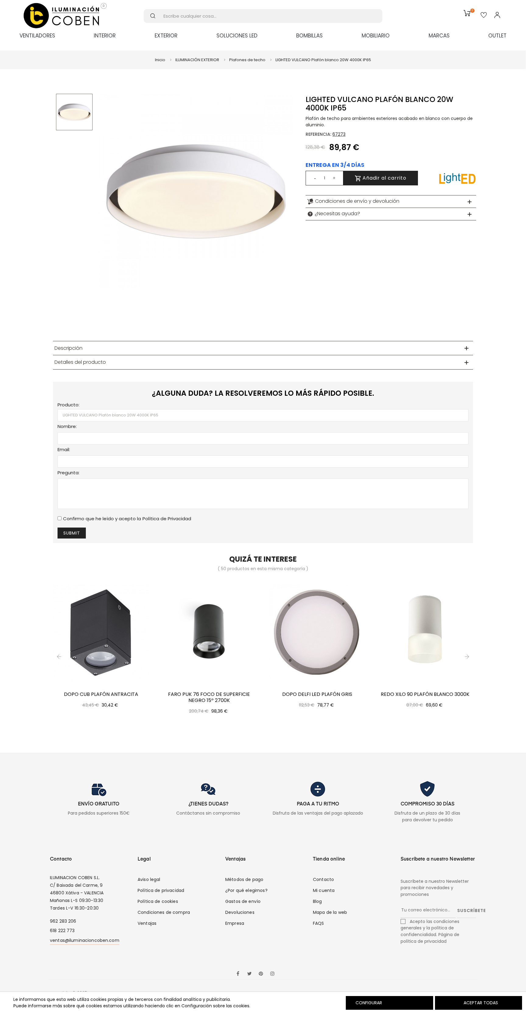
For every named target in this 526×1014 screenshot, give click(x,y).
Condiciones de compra (164, 912)
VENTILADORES (37, 35)
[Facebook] (237, 974)
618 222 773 (62, 931)
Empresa (234, 923)
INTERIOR (105, 35)
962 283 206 (63, 921)
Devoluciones (239, 912)
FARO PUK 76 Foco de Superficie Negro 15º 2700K (209, 697)
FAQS (318, 923)
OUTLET (497, 35)
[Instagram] (272, 974)
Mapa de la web (330, 912)
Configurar (368, 1003)
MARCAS (439, 35)
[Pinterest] (260, 974)
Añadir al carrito (383, 177)
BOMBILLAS (309, 35)
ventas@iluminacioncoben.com (84, 940)
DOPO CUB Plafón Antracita (101, 694)
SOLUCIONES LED (237, 35)
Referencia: (318, 134)
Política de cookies (158, 901)
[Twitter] (249, 974)
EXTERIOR (166, 35)
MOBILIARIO (376, 35)
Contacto (323, 879)
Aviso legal (149, 879)
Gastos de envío (243, 901)
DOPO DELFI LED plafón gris (317, 694)
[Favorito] (484, 15)
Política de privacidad (161, 890)
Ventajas (147, 923)
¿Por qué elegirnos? (246, 890)
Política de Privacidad (166, 518)
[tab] (391, 201)
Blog (317, 901)
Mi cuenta (324, 890)
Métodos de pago (244, 879)
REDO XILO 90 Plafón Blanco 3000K (425, 694)
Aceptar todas (481, 1003)
